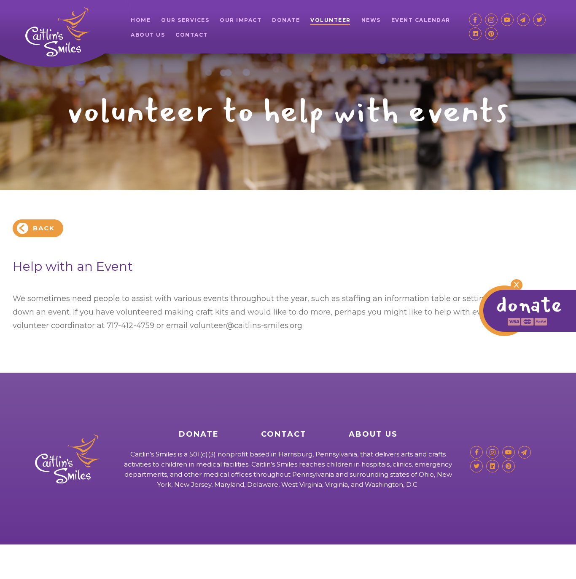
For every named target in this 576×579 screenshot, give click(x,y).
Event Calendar (420, 20)
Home (141, 20)
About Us (148, 35)
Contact (191, 35)
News (371, 20)
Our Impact (240, 20)
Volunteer (330, 20)
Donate (286, 20)
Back (44, 228)
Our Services (185, 20)
